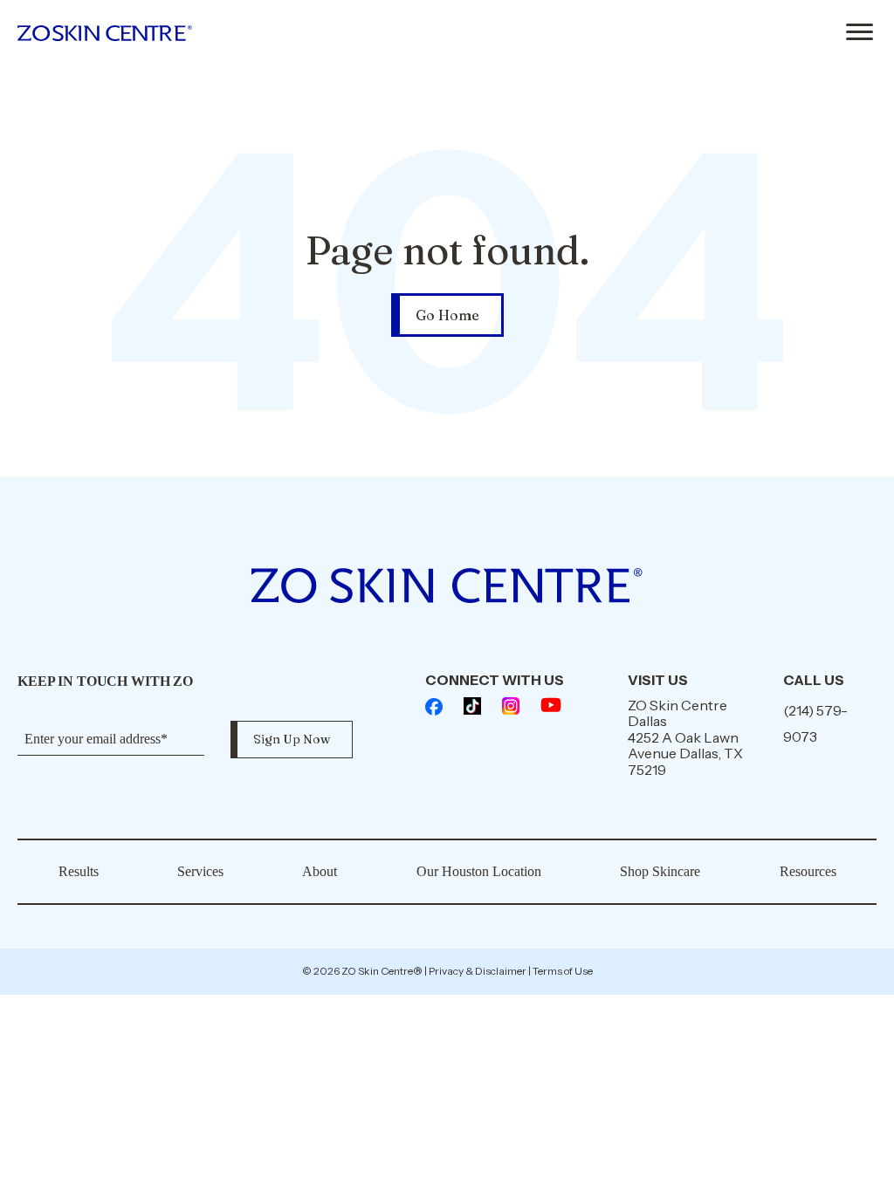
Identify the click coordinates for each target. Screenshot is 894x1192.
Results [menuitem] (78, 871)
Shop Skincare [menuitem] (660, 871)
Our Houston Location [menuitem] (478, 871)
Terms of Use (563, 970)
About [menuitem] (319, 871)
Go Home (447, 315)
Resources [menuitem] (808, 871)
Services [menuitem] (200, 871)
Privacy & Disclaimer (477, 970)
